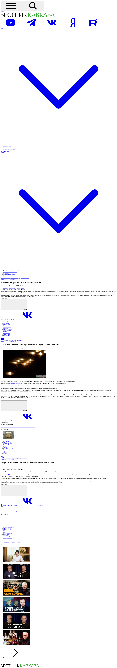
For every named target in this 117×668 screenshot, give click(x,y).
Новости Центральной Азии (9, 149)
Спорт (14, 278)
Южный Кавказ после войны (10, 272)
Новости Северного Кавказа (9, 147)
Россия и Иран (6, 334)
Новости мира (6, 325)
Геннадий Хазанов (7, 560)
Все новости (13, 279)
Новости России (7, 327)
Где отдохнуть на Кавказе (9, 274)
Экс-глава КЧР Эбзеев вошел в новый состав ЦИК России (18, 427)
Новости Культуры (7, 557)
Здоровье (24, 278)
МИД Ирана (6, 331)
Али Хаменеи (6, 333)
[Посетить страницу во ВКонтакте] (52, 27)
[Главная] (28, 16)
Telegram (15, 319)
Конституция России (8, 448)
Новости (8, 319)
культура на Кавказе (8, 564)
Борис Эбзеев (6, 451)
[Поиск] (33, 6)
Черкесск (5, 447)
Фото (17, 278)
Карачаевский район (8, 449)
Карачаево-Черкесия (8, 444)
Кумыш (5, 453)
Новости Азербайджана (8, 554)
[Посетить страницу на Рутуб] (93, 27)
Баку (9, 501)
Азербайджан (6, 561)
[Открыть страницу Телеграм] (31, 27)
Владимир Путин (7, 330)
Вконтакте (40, 319)
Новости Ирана (6, 324)
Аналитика (3, 151)
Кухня (27, 278)
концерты (5, 563)
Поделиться (24, 309)
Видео (20, 278)
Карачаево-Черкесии (15, 383)
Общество (5, 328)
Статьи (7, 151)
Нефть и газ (6, 273)
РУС (2, 11)
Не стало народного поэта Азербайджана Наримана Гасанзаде (19, 539)
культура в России (7, 565)
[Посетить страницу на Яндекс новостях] (72, 27)
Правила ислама (7, 275)
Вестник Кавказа (4, 279)
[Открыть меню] (11, 6)
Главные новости (7, 146)
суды (4, 446)
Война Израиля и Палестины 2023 (11, 270)
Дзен (3, 319)
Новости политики (7, 329)
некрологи (5, 452)
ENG (4, 11)
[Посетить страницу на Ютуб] (11, 27)
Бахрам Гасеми (6, 335)
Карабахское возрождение (7, 278)
